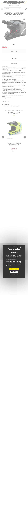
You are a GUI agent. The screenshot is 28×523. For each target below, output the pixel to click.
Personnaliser (14, 271)
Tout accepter (14, 269)
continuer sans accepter (16, 247)
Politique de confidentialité (14, 274)
